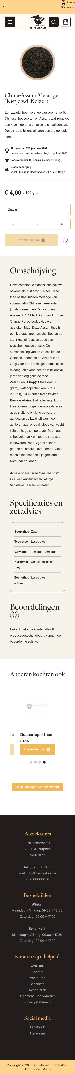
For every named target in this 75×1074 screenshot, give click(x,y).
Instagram (37, 1033)
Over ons (37, 966)
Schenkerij (37, 984)
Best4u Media (41, 1069)
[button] (31, 762)
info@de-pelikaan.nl (42, 873)
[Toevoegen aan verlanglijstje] (65, 240)
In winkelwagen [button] (34, 749)
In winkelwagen (28, 240)
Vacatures (37, 978)
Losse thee (38, 541)
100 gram (37, 551)
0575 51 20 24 (41, 867)
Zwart (34, 531)
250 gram (51, 551)
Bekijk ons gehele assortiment (37, 787)
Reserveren (37, 990)
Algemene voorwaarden (38, 996)
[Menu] (10, 22)
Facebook (37, 1027)
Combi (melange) (42, 561)
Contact (37, 972)
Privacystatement (37, 1002)
